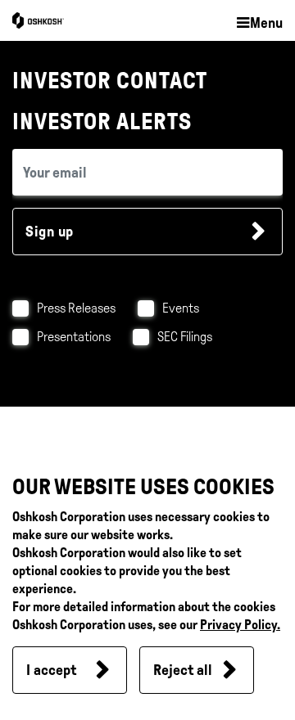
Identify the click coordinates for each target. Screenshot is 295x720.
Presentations (74, 337)
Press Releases (76, 308)
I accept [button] (51, 670)
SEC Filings (184, 337)
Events (180, 308)
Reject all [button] (182, 670)
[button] (259, 23)
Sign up (49, 231)
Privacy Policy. (240, 625)
